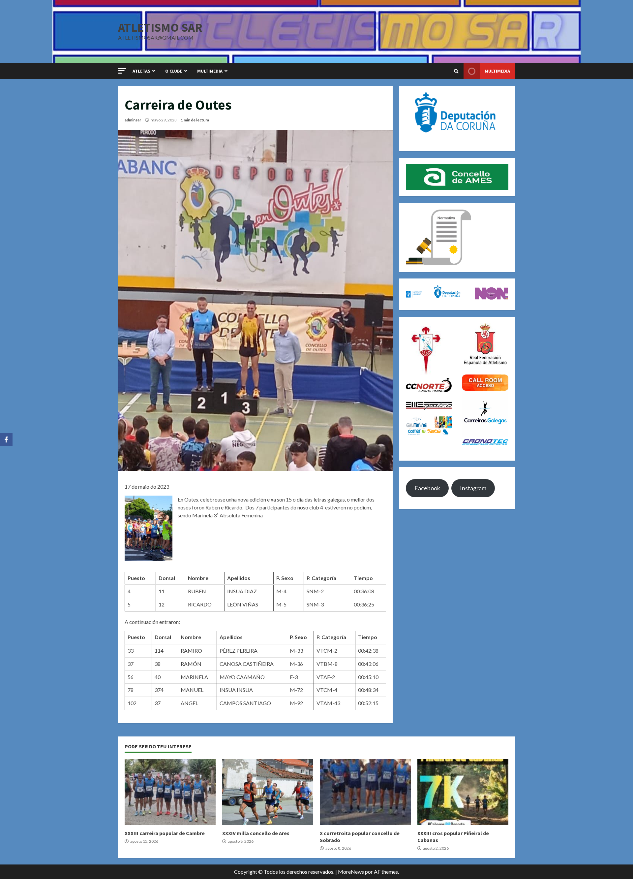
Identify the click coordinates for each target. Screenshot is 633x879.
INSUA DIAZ (242, 591)
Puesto (136, 578)
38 (158, 664)
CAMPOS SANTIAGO (245, 703)
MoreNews (351, 871)
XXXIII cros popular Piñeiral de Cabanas (462, 792)
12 (162, 604)
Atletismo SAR (160, 27)
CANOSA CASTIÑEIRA (247, 664)
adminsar (133, 119)
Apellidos (238, 578)
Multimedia (497, 71)
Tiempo (363, 578)
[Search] (456, 71)
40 (158, 677)
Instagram (473, 488)
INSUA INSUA (236, 690)
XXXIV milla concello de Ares (267, 792)
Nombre (198, 578)
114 (159, 650)
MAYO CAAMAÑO (242, 677)
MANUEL (192, 690)
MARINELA (194, 677)
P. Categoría (321, 578)
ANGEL (189, 703)
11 (162, 591)
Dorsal (167, 578)
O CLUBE (173, 71)
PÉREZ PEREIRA (238, 650)
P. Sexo (284, 578)
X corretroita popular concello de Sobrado (365, 792)
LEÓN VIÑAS (242, 604)
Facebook (427, 488)
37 (158, 703)
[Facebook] (6, 439)
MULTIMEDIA (210, 71)
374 (159, 690)
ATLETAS (141, 71)
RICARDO (200, 604)
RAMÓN (191, 664)
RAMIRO (191, 650)
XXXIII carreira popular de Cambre (170, 792)
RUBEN (197, 591)
